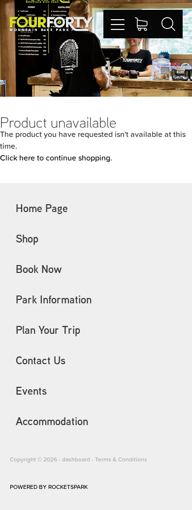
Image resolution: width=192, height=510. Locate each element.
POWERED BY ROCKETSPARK (49, 487)
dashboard (76, 459)
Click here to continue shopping (55, 157)
